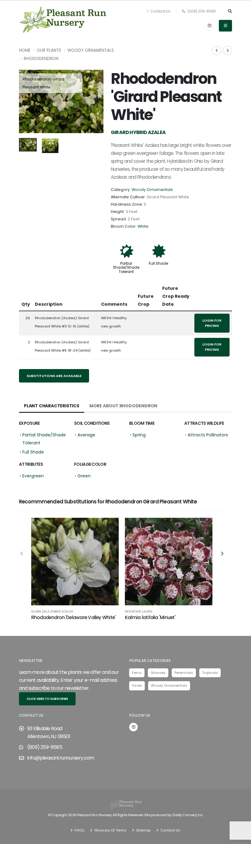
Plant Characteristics (51, 406)
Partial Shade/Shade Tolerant (126, 267)
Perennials (183, 672)
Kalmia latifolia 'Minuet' (150, 617)
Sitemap (143, 830)
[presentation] (27, 101)
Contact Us (160, 11)
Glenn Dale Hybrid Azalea (52, 611)
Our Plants (49, 50)
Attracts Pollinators (208, 435)
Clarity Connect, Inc (187, 814)
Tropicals (210, 672)
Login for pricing (211, 323)
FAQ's (79, 830)
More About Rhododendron (123, 406)
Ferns (137, 672)
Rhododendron (41, 59)
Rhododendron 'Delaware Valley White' (73, 617)
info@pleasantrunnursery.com (60, 757)
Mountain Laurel (139, 611)
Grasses (158, 672)
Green (84, 476)
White (142, 226)
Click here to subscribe (47, 698)
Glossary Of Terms (109, 830)
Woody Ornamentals (90, 50)
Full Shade (158, 263)
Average (86, 435)
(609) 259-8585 (201, 11)
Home (25, 50)
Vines (137, 685)
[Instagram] (209, 25)
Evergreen (33, 476)
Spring (139, 435)
